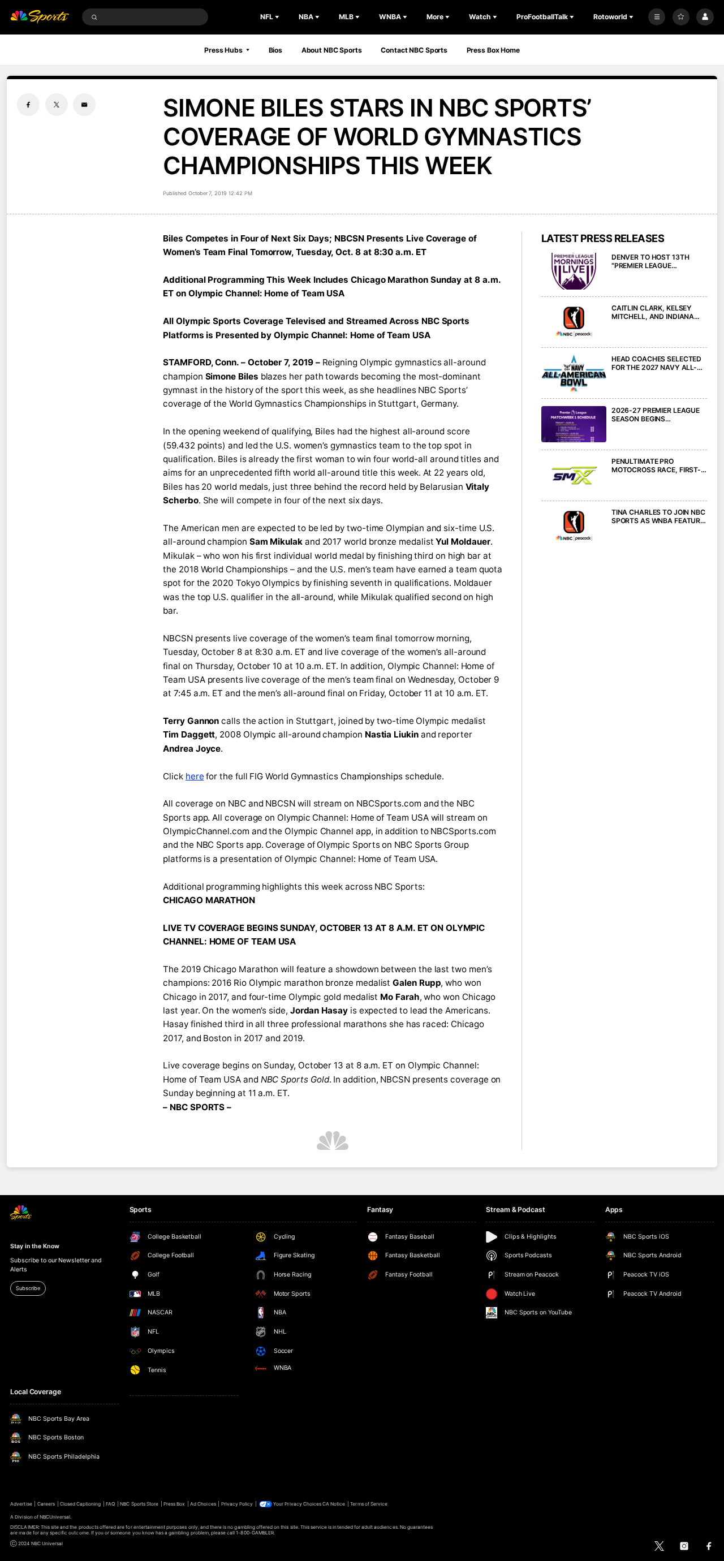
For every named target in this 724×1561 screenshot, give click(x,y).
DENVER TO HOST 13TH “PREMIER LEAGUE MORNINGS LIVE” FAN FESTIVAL (650, 261)
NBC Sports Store (139, 1504)
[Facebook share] (28, 104)
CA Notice (333, 1504)
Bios (276, 50)
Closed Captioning (80, 1504)
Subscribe (28, 1288)
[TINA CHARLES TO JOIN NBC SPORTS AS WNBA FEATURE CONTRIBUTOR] (573, 526)
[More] (656, 16)
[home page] (39, 17)
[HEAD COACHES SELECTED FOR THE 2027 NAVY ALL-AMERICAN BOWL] (573, 373)
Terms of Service (368, 1504)
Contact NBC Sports (414, 50)
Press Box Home (493, 50)
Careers (46, 1504)
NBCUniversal (55, 1517)
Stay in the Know (34, 1246)
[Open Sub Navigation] (278, 17)
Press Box (174, 1504)
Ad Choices (203, 1504)
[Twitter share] (56, 104)
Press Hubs (223, 50)
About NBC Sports (331, 50)
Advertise (21, 1504)
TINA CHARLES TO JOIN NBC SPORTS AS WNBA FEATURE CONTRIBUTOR (658, 516)
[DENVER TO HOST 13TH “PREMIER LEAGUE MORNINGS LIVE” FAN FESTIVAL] (573, 271)
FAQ (110, 1504)
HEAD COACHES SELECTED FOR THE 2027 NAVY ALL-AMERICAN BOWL (656, 363)
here (195, 776)
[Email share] (84, 104)
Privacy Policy (237, 1504)
